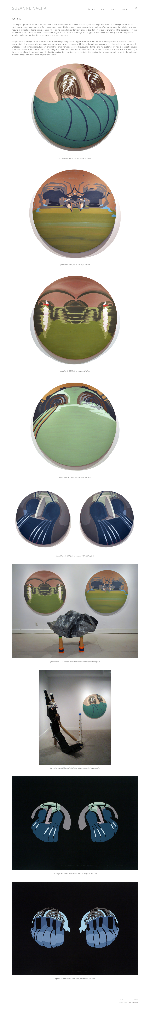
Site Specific (133, 1002)
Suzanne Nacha (29, 8)
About (113, 9)
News (103, 9)
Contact (125, 9)
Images (91, 9)
